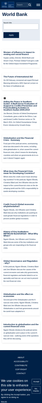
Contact (21, 373)
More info (4, 401)
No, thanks (36, 390)
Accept (36, 382)
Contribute (21, 365)
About (21, 357)
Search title (7, 23)
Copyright (21, 369)
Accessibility (21, 361)
